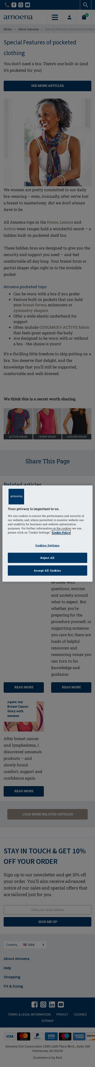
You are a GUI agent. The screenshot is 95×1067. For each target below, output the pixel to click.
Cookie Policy (61, 532)
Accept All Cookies (47, 570)
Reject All (47, 557)
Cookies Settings (47, 545)
